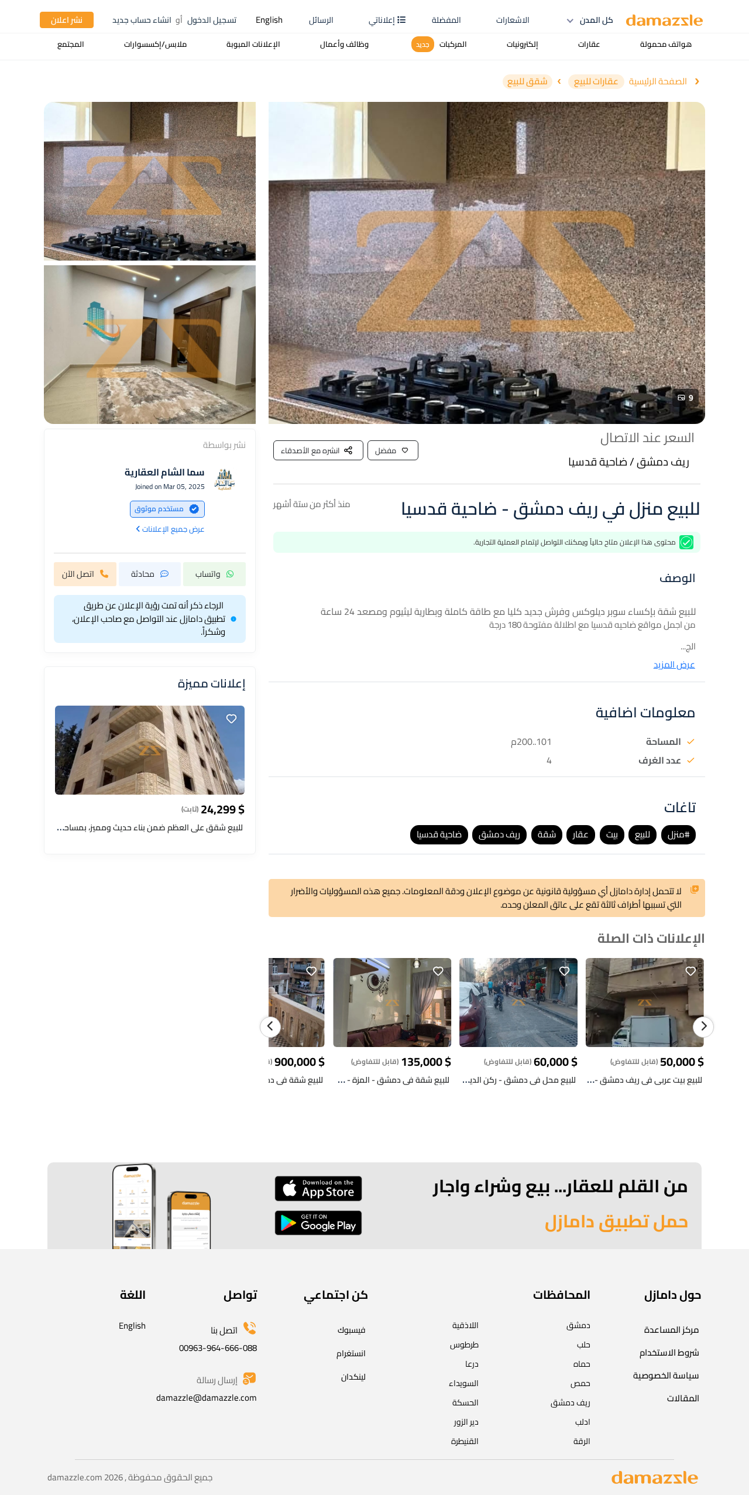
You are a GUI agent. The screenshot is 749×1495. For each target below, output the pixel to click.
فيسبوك (352, 1329)
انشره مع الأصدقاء (310, 450)
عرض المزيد (674, 665)
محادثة (142, 573)
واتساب (208, 573)
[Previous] (270, 1027)
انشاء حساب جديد (141, 20)
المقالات (683, 1398)
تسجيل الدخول (211, 20)
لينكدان (353, 1376)
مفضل (385, 450)
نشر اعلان (67, 20)
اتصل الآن (78, 573)
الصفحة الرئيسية (658, 81)
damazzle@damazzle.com (206, 1397)
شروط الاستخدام (669, 1352)
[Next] (703, 1027)
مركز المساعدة (671, 1329)
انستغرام (351, 1353)
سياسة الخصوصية (666, 1375)
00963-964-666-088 (218, 1347)
